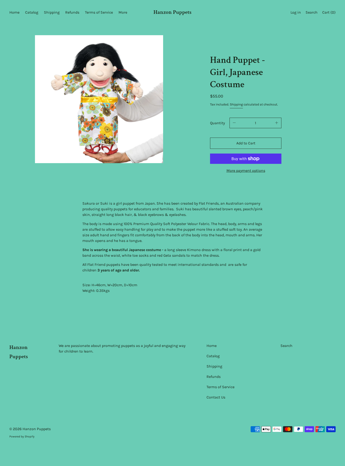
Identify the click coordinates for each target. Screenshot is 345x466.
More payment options (245, 170)
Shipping (236, 104)
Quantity (217, 123)
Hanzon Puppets (172, 12)
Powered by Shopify (21, 436)
